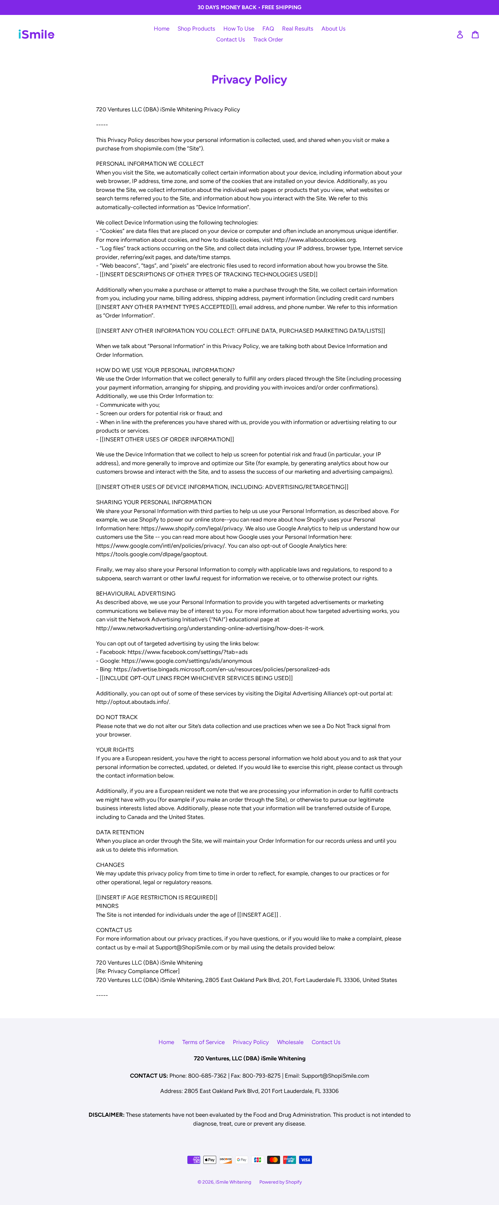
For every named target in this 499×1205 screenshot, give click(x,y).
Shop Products (196, 28)
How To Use (238, 28)
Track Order (268, 39)
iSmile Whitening (233, 1182)
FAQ (268, 28)
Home (161, 28)
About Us (333, 28)
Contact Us (230, 39)
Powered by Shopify (280, 1182)
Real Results (297, 28)
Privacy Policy (251, 1042)
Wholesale (290, 1042)
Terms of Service (203, 1042)
